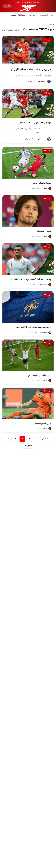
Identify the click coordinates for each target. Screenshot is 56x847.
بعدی (29, 445)
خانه (52, 15)
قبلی (44, 438)
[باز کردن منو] (52, 6)
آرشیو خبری (44, 15)
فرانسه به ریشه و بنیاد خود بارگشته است (33, 327)
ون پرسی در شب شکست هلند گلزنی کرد (30, 69)
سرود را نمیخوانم (44, 231)
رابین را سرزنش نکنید (42, 423)
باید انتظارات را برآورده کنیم (39, 375)
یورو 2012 (47, 40)
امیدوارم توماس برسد (42, 183)
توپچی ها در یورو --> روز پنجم (35, 123)
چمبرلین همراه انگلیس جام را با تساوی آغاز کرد (30, 279)
